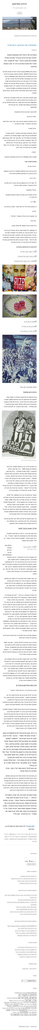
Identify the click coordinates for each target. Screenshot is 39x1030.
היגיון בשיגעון (19, 3)
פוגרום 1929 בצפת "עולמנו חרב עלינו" (26, 933)
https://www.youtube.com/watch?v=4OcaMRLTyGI (22, 926)
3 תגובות (34, 50)
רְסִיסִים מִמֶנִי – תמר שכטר (29, 968)
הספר (18, 1002)
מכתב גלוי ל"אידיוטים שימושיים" (28, 883)
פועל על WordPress (24, 1026)
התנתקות (7, 1002)
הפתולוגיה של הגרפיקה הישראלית (22, 45)
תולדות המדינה (28, 1014)
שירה (29, 1012)
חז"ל (31, 1004)
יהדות (16, 1004)
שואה (8, 1010)
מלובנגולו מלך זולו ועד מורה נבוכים (27, 881)
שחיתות (34, 1012)
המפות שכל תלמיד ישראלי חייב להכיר (26, 907)
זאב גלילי (27, 834)
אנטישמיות (15, 998)
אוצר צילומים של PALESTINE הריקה (26, 909)
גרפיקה (17, 836)
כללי (7, 1004)
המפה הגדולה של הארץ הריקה (28, 914)
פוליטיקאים (30, 1010)
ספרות (23, 1008)
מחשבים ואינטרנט (28, 1006)
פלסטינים (23, 1010)
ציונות (13, 1010)
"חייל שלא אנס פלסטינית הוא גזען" (27, 900)
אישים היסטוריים (27, 994)
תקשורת (15, 1014)
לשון (35, 1006)
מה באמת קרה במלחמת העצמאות (27, 935)
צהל (17, 1010)
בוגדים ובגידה (23, 836)
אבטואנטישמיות (32, 836)
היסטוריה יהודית (30, 1002)
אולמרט (17, 992)
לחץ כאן (31, 826)
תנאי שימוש (34, 1026)
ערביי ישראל (5, 1008)
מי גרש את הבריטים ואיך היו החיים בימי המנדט (24, 878)
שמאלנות (24, 1012)
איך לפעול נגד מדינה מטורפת (28, 876)
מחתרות (21, 1006)
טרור (21, 1004)
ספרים (11, 1008)
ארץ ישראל (31, 1000)
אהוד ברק (23, 992)
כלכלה (11, 1004)
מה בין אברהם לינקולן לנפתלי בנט (27, 928)
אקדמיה (9, 998)
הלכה (21, 1002)
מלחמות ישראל (13, 1006)
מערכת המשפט (31, 1008)
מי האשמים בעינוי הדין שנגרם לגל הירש (26, 930)
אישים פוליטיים (27, 997)
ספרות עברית (17, 1008)
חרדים (25, 1004)
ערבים (35, 1010)
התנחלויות (13, 1002)
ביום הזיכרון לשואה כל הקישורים (28, 956)
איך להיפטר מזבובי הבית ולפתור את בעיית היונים (23, 911)
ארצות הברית (21, 1000)
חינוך (28, 1004)
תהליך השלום (16, 1012)
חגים (35, 1004)
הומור (11, 1000)
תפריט (19, 13)
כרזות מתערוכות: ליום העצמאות (18, 839)
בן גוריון (15, 1000)
